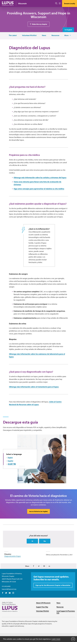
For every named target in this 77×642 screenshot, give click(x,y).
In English (68, 30)
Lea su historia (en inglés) (38, 511)
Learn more (56, 639)
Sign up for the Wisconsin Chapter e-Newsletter (52, 585)
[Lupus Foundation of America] (8, 3)
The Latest (13, 35)
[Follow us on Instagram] (13, 593)
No (45, 541)
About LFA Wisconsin (43, 603)
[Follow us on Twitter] (6, 593)
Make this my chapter (39, 24)
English (10, 458)
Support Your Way (42, 607)
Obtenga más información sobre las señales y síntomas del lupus (40, 177)
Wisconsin (22, 3)
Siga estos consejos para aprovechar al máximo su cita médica (39, 189)
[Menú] (60, 3)
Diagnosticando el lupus (12, 556)
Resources (55, 35)
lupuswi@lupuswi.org (9, 589)
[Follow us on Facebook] (3, 593)
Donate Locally (69, 3)
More (66, 35)
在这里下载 (12, 464)
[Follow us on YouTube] (10, 593)
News (44, 35)
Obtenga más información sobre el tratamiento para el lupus (34, 387)
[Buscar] (56, 3)
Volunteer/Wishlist (29, 35)
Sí (32, 541)
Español (10, 461)
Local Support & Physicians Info (66, 612)
